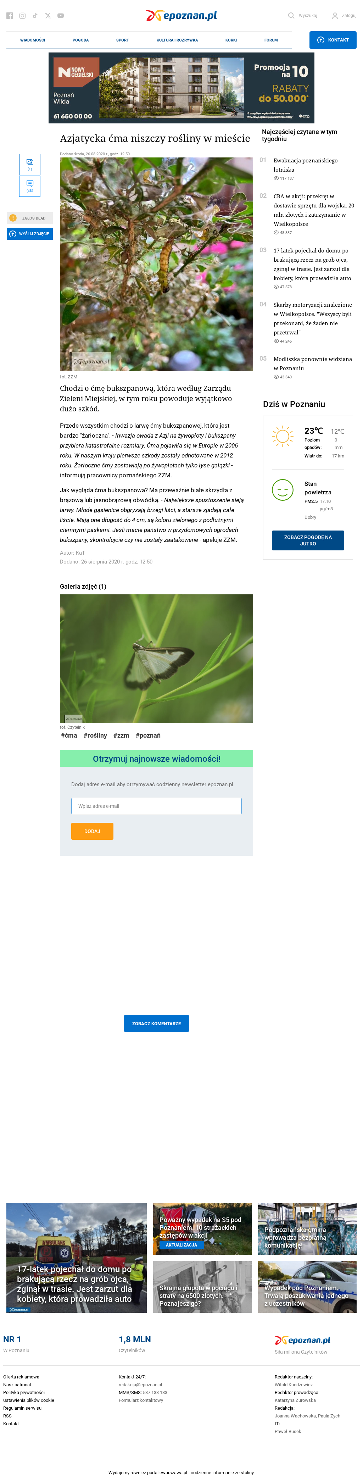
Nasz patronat (17, 1384)
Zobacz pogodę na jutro (308, 540)
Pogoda (81, 40)
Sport (122, 40)
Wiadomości (32, 40)
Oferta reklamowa (21, 1377)
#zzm (121, 735)
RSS (7, 1416)
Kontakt (338, 40)
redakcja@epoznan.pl (140, 1384)
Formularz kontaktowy (141, 1400)
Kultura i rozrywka (177, 40)
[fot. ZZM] (156, 264)
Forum (271, 40)
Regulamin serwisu (22, 1408)
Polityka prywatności (24, 1392)
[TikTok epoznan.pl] (35, 15)
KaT (80, 552)
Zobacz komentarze (156, 1023)
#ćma (69, 735)
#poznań (148, 735)
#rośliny (95, 735)
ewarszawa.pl (173, 1472)
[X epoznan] (48, 15)
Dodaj (92, 831)
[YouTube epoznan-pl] (60, 15)
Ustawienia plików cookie (28, 1400)
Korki (231, 40)
